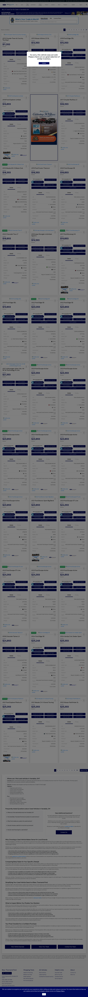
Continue (44, 63)
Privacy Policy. (60, 991)
